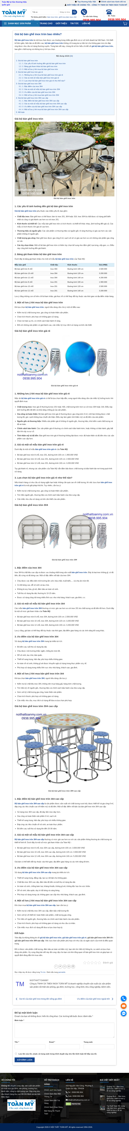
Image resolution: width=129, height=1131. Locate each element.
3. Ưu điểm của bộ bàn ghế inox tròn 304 (37, 92)
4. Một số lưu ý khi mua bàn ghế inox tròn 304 (39, 95)
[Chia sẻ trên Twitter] (60, 966)
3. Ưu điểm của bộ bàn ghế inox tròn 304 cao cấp (40, 106)
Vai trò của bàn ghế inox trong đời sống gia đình (40, 999)
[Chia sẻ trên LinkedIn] (73, 966)
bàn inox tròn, (52, 17)
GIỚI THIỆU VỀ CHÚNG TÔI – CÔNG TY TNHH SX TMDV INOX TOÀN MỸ (97, 5)
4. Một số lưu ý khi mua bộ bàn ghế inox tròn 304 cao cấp (43, 109)
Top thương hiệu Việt (86, 2)
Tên (17, 1042)
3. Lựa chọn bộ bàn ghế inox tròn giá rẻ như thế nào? (42, 81)
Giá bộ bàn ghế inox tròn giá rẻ (29, 72)
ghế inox (62, 17)
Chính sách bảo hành (52, 1090)
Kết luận (20, 112)
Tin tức (43, 972)
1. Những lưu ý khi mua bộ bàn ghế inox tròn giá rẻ (41, 75)
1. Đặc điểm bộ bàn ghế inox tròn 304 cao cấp (39, 101)
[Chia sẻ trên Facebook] (56, 966)
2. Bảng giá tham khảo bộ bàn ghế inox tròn (38, 66)
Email (52, 1042)
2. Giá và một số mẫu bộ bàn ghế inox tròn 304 (39, 89)
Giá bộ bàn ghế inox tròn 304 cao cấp (32, 98)
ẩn (71, 56)
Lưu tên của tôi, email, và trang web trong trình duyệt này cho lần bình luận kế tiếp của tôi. (58, 1054)
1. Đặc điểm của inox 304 (31, 86)
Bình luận (19, 1020)
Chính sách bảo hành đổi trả (113, 2)
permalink (61, 972)
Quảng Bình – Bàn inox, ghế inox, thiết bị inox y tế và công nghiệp (116, 1098)
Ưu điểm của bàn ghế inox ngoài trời (93, 999)
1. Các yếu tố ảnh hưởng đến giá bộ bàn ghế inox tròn (42, 63)
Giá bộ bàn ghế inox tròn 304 (28, 84)
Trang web (88, 1042)
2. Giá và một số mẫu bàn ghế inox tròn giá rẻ (39, 78)
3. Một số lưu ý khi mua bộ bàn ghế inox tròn (38, 69)
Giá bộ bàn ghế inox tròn (27, 61)
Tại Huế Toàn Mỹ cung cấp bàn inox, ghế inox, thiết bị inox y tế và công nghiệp (116, 1109)
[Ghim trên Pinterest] (69, 966)
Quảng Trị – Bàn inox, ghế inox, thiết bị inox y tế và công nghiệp (116, 1089)
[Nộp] (74, 12)
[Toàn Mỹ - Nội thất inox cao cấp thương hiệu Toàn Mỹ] (14, 13)
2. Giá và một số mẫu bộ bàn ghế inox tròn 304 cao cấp (43, 104)
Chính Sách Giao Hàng (53, 1107)
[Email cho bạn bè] (65, 966)
